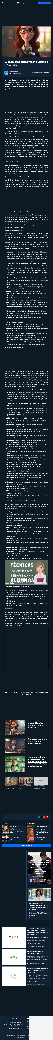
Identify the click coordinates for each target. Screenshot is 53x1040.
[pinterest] (20, 73)
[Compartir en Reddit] (44, 816)
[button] (2, 2)
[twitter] (12, 73)
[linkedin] (16, 73)
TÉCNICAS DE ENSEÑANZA (29, 692)
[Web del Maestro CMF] (6, 73)
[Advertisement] (26, 15)
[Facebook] (16, 1028)
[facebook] (18, 73)
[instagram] (14, 73)
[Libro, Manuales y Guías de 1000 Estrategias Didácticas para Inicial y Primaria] (11, 781)
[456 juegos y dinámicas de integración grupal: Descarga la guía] (26, 781)
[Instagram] (14, 1028)
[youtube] (10, 73)
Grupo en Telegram (10, 1035)
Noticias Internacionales (38, 854)
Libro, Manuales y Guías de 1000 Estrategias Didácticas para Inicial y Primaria (10, 787)
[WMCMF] (18, 1028)
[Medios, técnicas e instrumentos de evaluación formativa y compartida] (14, 976)
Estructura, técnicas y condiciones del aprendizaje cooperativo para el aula (40, 787)
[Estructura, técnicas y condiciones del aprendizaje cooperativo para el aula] (41, 781)
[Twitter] (12, 1028)
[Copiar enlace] (47, 816)
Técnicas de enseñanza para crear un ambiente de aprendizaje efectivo (37, 741)
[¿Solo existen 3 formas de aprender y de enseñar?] (14, 957)
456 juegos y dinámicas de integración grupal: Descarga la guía (26, 787)
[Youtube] (9, 1028)
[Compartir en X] (41, 816)
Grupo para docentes (44, 2)
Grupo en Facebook (21, 1035)
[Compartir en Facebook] (38, 816)
